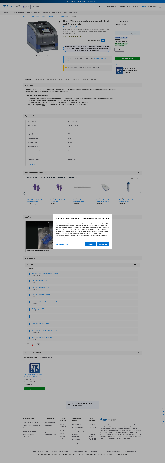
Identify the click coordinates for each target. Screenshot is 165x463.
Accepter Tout (103, 244)
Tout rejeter (90, 244)
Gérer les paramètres (62, 244)
